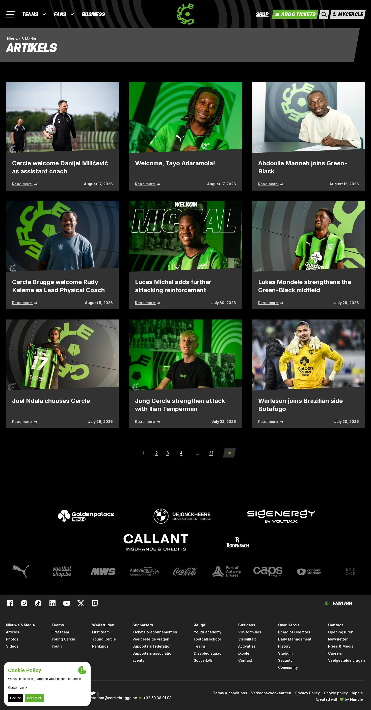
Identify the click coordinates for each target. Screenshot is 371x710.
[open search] (324, 14)
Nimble (356, 699)
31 (211, 452)
